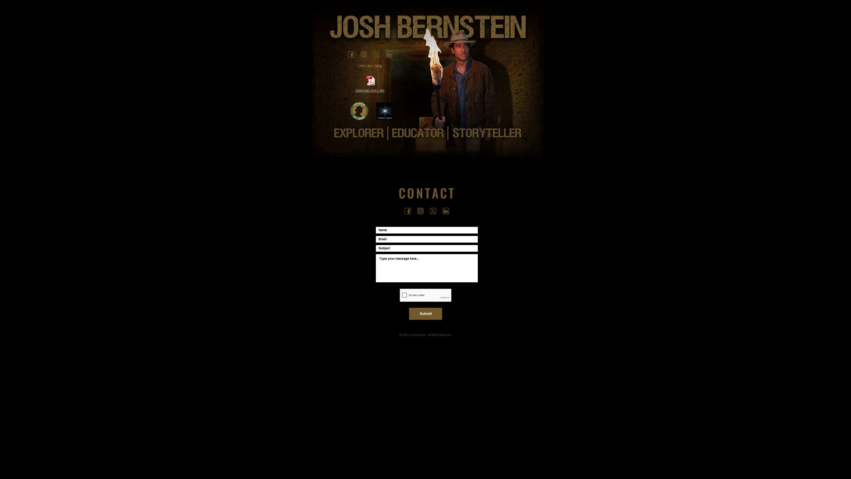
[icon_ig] (364, 54)
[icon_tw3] (376, 54)
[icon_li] (389, 54)
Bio (369, 65)
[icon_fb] (351, 54)
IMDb (378, 65)
